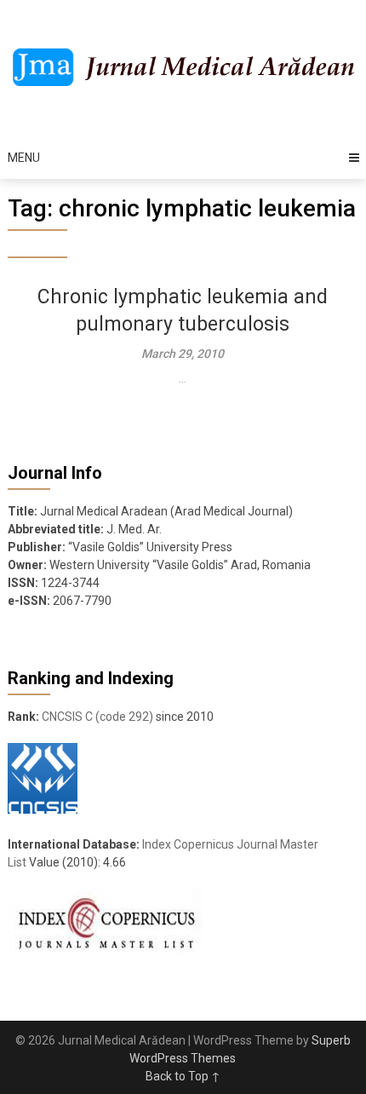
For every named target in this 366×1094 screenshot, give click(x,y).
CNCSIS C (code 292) (97, 716)
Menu (24, 157)
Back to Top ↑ (183, 1076)
